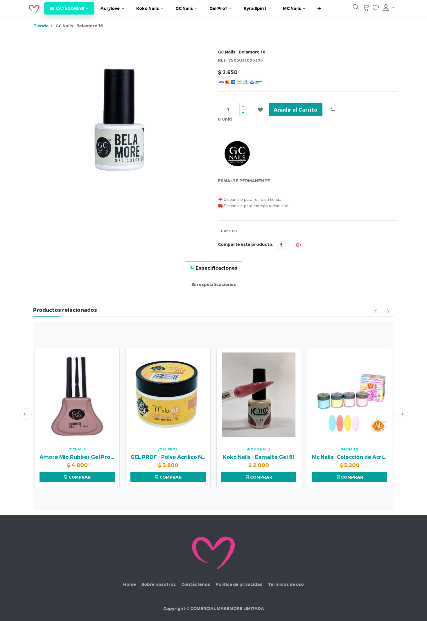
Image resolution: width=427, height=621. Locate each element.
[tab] (213, 267)
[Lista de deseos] (376, 8)
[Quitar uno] (243, 113)
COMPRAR (79, 477)
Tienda (41, 25)
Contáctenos (195, 584)
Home (129, 584)
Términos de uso (286, 584)
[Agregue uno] (243, 106)
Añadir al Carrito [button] (295, 109)
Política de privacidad (239, 584)
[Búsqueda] (356, 8)
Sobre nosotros (158, 584)
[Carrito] (366, 8)
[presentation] (26, 414)
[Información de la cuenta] (388, 7)
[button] (319, 8)
